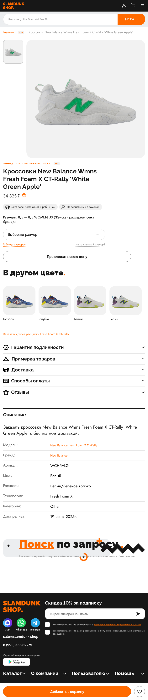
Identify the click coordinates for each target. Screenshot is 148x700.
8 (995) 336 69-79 (17, 645)
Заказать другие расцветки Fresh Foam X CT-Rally (36, 334)
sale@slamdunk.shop (20, 637)
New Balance (58, 455)
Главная (8, 32)
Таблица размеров (14, 244)
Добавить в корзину (67, 692)
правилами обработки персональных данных (117, 624)
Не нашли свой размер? (90, 244)
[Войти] (124, 5)
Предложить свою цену (67, 257)
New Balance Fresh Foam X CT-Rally (73, 445)
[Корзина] (133, 5)
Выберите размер (22, 234)
